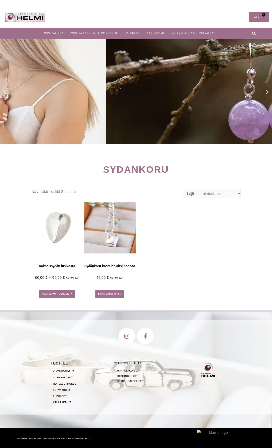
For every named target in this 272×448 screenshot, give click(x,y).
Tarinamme (156, 33)
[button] (254, 33)
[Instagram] (126, 336)
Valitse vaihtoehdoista (57, 293)
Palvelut (132, 33)
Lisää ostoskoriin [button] (109, 293)
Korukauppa (53, 33)
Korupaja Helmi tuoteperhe (94, 33)
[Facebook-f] (145, 336)
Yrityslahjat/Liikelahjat (193, 33)
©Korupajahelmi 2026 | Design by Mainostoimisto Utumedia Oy (54, 438)
